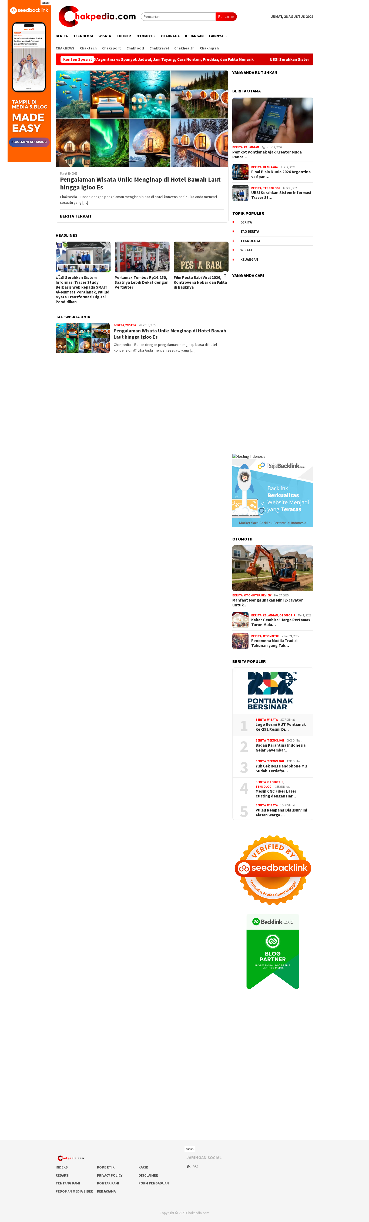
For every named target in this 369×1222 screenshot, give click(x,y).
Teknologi (271, 188)
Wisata (130, 325)
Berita (119, 325)
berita (246, 222)
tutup (45, 3)
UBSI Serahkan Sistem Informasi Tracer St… (281, 195)
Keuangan (251, 147)
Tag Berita (249, 231)
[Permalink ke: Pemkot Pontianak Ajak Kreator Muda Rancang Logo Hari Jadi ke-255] (272, 120)
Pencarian (226, 16)
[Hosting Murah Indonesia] (249, 456)
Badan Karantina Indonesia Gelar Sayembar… (281, 748)
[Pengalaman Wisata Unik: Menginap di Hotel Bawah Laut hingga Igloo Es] (142, 118)
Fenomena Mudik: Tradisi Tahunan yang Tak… (274, 643)
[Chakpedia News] (98, 16)
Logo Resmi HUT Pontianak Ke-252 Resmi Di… (281, 727)
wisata (246, 250)
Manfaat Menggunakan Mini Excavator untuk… (267, 602)
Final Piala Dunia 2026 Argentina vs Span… (281, 174)
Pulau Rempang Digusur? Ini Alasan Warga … (281, 812)
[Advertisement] (272, 363)
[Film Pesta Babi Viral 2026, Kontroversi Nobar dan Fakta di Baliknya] (201, 257)
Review (266, 595)
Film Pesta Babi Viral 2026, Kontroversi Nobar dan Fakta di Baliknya (200, 282)
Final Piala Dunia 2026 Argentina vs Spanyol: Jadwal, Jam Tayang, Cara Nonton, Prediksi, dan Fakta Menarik (117, 59)
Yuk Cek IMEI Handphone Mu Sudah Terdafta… (281, 768)
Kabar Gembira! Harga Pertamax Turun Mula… (280, 622)
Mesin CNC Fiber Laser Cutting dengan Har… (276, 794)
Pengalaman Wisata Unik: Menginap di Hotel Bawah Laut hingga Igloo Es (140, 183)
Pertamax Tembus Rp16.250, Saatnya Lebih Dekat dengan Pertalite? (142, 282)
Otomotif (252, 595)
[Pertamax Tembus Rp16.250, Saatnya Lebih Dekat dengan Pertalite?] (142, 257)
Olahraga (270, 167)
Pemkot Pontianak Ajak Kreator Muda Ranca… (267, 154)
